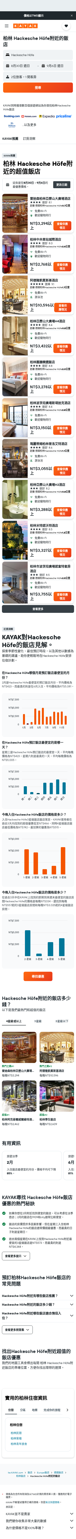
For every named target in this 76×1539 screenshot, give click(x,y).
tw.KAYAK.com (15, 1472)
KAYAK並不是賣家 (18, 1514)
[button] (71, 15)
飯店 (30, 1472)
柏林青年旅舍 (19, 1444)
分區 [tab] (23, 1410)
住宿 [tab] (11, 1410)
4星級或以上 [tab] (14, 1021)
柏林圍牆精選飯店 (42, 362)
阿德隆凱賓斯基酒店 (44, 280)
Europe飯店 (43, 1472)
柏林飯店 (21, 1476)
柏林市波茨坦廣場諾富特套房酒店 (50, 568)
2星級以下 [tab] (62, 1021)
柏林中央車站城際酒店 (45, 239)
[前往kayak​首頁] (25, 26)
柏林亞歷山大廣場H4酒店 (47, 321)
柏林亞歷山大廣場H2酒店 (47, 485)
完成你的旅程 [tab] (52, 1410)
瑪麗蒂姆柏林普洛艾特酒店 (48, 444)
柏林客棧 (16, 1438)
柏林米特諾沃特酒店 (44, 525)
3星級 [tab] (38, 1021)
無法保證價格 (52, 1502)
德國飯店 (58, 1472)
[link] (38, 976)
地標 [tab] (35, 1410)
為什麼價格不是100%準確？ (25, 1528)
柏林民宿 (16, 1433)
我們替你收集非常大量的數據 (26, 1521)
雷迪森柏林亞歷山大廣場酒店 (50, 198)
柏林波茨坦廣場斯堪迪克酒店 (50, 403)
